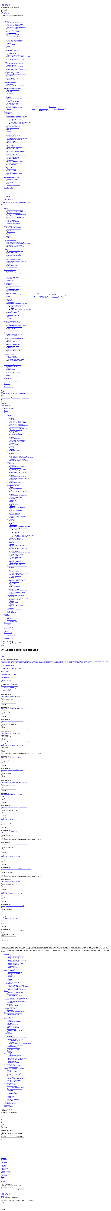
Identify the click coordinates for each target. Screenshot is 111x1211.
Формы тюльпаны (6, 680)
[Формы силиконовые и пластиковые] (17, 150)
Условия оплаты (5, 1171)
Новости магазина (7, 1135)
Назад (8, 414)
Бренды (3, 1181)
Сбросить (9, 1130)
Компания (3, 1158)
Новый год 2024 (48, 662)
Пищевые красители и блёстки (19, 476)
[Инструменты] (17, 110)
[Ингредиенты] (17, 94)
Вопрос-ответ (4, 1180)
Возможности (4, 1175)
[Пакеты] (17, 60)
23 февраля (77, 662)
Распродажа (56, 662)
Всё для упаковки (15, 438)
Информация (4, 1168)
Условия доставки (6, 1172)
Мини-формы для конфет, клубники (11, 668)
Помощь (3, 1169)
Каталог (9, 415)
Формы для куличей (6, 677)
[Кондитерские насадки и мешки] (17, 87)
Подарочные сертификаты (67, 662)
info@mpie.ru (5, 645)
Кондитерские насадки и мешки (19, 495)
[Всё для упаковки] (17, 37)
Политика (3, 1166)
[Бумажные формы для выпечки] (17, 132)
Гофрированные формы (7, 665)
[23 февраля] (17, 195)
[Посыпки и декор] (17, 166)
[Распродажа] (17, 189)
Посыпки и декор (15, 586)
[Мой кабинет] (1, 390)
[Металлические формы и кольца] (17, 176)
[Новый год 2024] (17, 186)
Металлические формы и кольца (19, 598)
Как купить (10, 618)
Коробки (12, 419)
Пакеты (12, 465)
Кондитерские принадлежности (22, 530)
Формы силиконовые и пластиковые (20, 568)
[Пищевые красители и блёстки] (17, 71)
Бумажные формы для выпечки (19, 548)
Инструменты (14, 522)
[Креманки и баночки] (17, 81)
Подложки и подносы (16, 454)
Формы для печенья (15, 561)
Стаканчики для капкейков (8, 674)
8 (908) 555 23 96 (5, 4)
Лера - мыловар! (84, 662)
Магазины (3, 1165)
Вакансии (3, 1163)
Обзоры (3, 1182)
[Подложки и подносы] (17, 52)
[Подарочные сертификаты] (17, 192)
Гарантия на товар (6, 1174)
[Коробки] (17, 20)
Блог (2, 1178)
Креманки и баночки (16, 488)
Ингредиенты (14, 504)
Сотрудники (4, 1162)
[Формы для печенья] (17, 144)
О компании (10, 625)
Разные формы (5, 671)
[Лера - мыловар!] (17, 198)
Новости (3, 1161)
